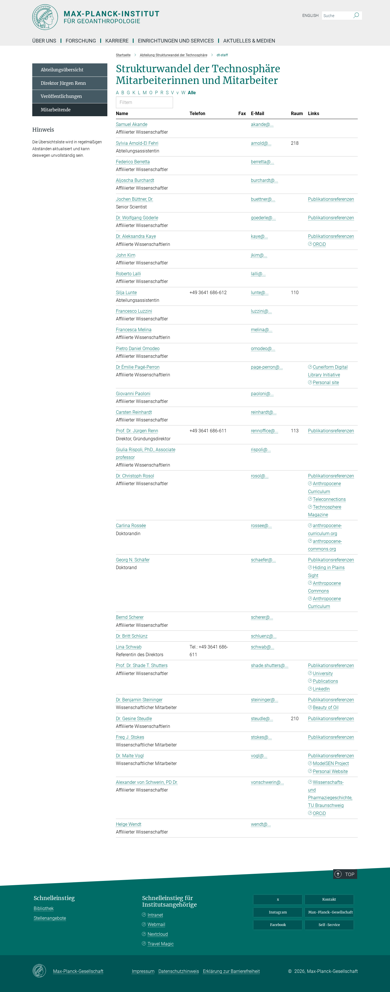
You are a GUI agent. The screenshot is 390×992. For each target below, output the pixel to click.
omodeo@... (263, 348)
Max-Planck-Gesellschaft (330, 912)
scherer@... (262, 617)
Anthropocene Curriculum (324, 487)
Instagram (278, 912)
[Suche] (356, 16)
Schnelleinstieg (54, 898)
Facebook (278, 925)
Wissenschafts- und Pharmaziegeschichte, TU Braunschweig (330, 794)
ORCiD (319, 244)
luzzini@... (261, 311)
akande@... (262, 124)
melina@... (261, 329)
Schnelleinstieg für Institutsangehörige (169, 901)
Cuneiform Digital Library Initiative (328, 370)
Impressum (143, 971)
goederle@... (263, 217)
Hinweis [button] (43, 129)
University (323, 673)
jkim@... (259, 255)
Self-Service (329, 925)
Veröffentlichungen (61, 96)
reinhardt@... (264, 412)
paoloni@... (262, 393)
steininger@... (264, 699)
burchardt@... (264, 180)
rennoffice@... (264, 430)
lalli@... (258, 273)
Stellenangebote (50, 918)
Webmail (156, 924)
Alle (192, 92)
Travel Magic (161, 944)
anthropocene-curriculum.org (325, 529)
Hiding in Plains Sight (326, 571)
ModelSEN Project (331, 763)
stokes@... (261, 737)
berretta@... (262, 161)
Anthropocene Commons (324, 587)
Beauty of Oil (326, 707)
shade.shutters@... (269, 665)
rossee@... (261, 525)
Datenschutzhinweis (178, 971)
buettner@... (263, 199)
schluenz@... (264, 636)
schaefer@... (263, 560)
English (310, 15)
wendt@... (261, 824)
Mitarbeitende (56, 110)
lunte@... (260, 292)
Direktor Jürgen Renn (63, 83)
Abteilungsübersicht (62, 70)
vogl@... (259, 755)
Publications (325, 681)
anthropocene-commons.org (325, 545)
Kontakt (329, 899)
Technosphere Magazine (324, 510)
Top (349, 874)
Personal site (326, 382)
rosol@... (260, 476)
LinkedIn (321, 689)
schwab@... (262, 647)
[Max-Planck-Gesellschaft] (42, 971)
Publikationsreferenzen (331, 199)
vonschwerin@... (267, 782)
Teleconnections (329, 499)
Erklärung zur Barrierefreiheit (231, 971)
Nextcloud (158, 934)
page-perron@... (267, 367)
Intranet (155, 915)
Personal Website (330, 771)
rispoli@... (261, 449)
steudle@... (262, 718)
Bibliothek (44, 908)
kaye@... (259, 236)
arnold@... (261, 143)
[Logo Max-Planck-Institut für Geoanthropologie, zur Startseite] (139, 17)
